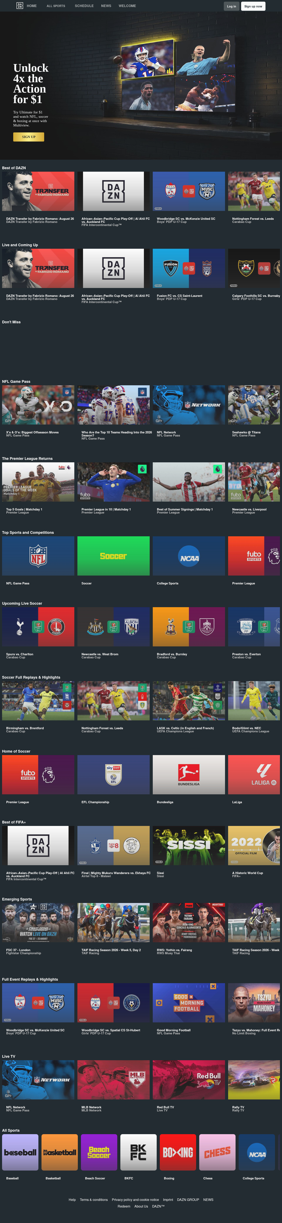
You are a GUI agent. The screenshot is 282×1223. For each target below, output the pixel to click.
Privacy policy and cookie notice (135, 1199)
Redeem (124, 1206)
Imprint (168, 1199)
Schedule (84, 5)
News (106, 5)
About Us (141, 1206)
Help (72, 1199)
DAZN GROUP (188, 1199)
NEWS (208, 1199)
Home (32, 5)
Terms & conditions (94, 1199)
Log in (231, 6)
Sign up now (253, 6)
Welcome (127, 5)
